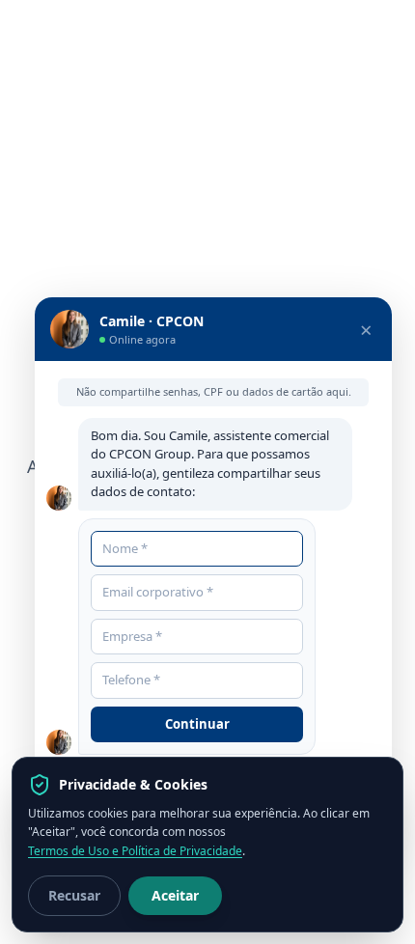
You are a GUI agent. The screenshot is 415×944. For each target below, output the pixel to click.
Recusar (74, 895)
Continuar (197, 724)
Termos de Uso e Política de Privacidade (135, 851)
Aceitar (175, 895)
